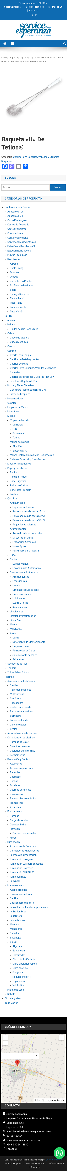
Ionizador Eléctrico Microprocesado (29, 907)
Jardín (8, 315)
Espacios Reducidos (23, 507)
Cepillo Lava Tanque (21, 355)
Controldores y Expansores (24, 850)
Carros (11, 346)
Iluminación (13, 842)
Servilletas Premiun (20, 489)
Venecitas (15, 807)
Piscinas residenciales (24, 833)
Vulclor (13, 942)
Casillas (14, 685)
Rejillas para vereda (20, 707)
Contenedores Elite (17, 237)
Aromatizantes (18, 529)
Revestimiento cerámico (23, 798)
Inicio (4, 57)
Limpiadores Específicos (26, 589)
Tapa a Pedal (17, 298)
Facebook (12, 1149)
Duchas (14, 781)
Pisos (13, 633)
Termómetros (17, 755)
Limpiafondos (17, 920)
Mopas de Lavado (19, 442)
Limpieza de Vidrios (18, 407)
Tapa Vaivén (16, 311)
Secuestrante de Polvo (25, 655)
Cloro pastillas (20, 968)
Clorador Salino (18, 824)
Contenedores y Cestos (17, 207)
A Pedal (14, 263)
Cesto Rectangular (17, 220)
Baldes (11, 324)
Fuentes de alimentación (23, 855)
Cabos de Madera (19, 337)
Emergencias (20, 581)
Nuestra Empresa (12, 7)
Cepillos (24, 57)
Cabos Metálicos (19, 342)
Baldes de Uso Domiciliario (24, 329)
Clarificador (19, 955)
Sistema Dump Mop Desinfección (28, 459)
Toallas (14, 494)
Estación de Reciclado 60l (21, 246)
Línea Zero (15, 620)
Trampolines (17, 802)
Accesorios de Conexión (23, 846)
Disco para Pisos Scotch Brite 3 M (28, 389)
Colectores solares (20, 746)
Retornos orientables (21, 711)
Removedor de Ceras (24, 650)
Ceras (16, 637)
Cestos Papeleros (16, 229)
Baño (13, 555)
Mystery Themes (54, 1160)
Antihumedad (17, 502)
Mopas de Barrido (19, 420)
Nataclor (14, 933)
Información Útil (55, 7)
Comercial (18, 424)
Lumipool (15, 881)
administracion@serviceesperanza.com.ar (29, 1131)
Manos (13, 624)
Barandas (15, 772)
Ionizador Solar (18, 911)
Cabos (10, 333)
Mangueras (16, 928)
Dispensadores (15, 398)
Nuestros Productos (34, 7)
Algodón (17, 446)
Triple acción (19, 981)
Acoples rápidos (18, 889)
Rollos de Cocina (19, 485)
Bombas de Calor (19, 742)
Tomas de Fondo (19, 720)
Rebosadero (16, 702)
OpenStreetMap (44, 1100)
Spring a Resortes (19, 294)
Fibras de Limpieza (20, 394)
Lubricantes (19, 598)
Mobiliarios (16, 629)
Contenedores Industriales (21, 242)
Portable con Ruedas (21, 281)
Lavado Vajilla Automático (27, 568)
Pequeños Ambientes (24, 524)
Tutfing (16, 437)
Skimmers (15, 715)
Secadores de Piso (17, 663)
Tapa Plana (16, 302)
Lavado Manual (21, 563)
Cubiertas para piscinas (22, 750)
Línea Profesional (22, 594)
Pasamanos (16, 794)
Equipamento (14, 811)
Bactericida (19, 950)
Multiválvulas (17, 694)
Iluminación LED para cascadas (26, 863)
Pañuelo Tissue (18, 476)
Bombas (14, 816)
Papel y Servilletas (17, 468)
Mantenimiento (15, 885)
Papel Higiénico (18, 481)
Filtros (13, 837)
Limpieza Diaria (21, 646)
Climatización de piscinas (21, 737)
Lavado (16, 585)
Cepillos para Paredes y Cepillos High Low (32, 376)
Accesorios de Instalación (21, 681)
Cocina (13, 559)
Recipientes (13, 259)
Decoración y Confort (18, 759)
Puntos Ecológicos (17, 255)
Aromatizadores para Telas (27, 533)
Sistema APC (20, 450)
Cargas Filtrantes (19, 820)
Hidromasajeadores (20, 689)
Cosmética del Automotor (24, 572)
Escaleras (15, 785)
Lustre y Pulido (20, 602)
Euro (15, 429)
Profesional (19, 433)
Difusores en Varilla (23, 537)
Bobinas (14, 472)
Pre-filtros (15, 698)
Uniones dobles (18, 724)
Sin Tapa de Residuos (21, 285)
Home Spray (19, 546)
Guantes (11, 402)
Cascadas (15, 776)
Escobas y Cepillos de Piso (24, 381)
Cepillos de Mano (19, 363)
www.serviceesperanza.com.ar (23, 1140)
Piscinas (9, 676)
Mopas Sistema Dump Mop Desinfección (32, 455)
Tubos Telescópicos (18, 672)
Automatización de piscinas (22, 733)
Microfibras (13, 411)
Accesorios (16, 763)
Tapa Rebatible (18, 307)
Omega (14, 276)
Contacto (33, 10)
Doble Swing (16, 268)
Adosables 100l (15, 211)
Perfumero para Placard (26, 550)
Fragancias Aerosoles (24, 542)
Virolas (13, 729)
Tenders (11, 668)
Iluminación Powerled (21, 868)
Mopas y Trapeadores (19, 463)
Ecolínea (14, 272)
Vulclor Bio (18, 985)
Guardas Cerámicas (20, 789)
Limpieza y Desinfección (23, 615)
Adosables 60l (15, 216)
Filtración (15, 829)
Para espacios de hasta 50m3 (29, 516)
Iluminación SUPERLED (22, 872)
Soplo (13, 289)
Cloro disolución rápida (25, 963)
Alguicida (18, 946)
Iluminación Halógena (21, 859)
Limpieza (13, 57)
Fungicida (18, 972)
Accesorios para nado (22, 768)
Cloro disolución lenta (24, 959)
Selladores (18, 659)
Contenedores (15, 233)
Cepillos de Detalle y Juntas (25, 359)
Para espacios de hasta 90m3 (29, 520)
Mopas (11, 415)
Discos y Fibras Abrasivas (21, 385)
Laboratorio (16, 915)
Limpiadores (16, 611)
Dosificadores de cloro (22, 902)
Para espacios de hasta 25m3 (29, 511)
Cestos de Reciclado (18, 224)
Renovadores (20, 607)
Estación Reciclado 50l (19, 250)
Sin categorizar (13, 998)
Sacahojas (15, 937)
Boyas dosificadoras (21, 894)
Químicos (12, 498)
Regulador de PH (22, 976)
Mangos (14, 924)
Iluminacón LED (18, 876)
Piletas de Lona (15, 989)
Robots (11, 994)
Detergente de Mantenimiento (29, 642)
